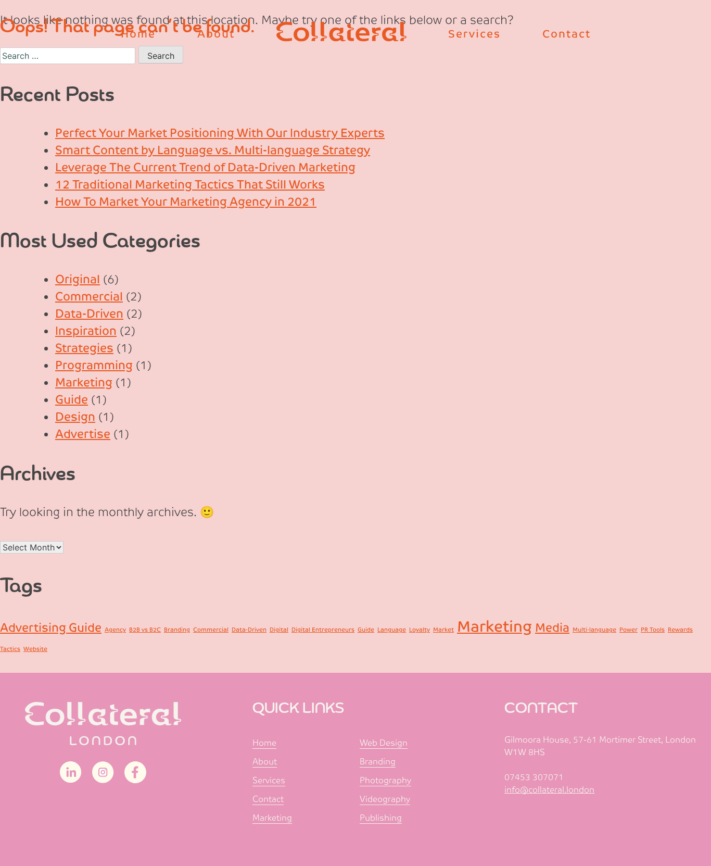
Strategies (84, 348)
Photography (385, 780)
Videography (385, 799)
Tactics (10, 648)
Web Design (384, 742)
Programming (94, 365)
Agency (115, 629)
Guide (71, 399)
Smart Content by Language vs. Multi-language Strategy (212, 150)
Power (628, 629)
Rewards (680, 629)
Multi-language (594, 629)
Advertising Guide (50, 627)
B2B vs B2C (145, 629)
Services (268, 780)
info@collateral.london (549, 789)
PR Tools (653, 629)
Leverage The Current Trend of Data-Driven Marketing (205, 167)
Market (443, 629)
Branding (177, 629)
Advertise (82, 434)
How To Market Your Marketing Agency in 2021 (185, 201)
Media (552, 627)
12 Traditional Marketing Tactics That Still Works (190, 184)
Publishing (381, 817)
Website (35, 648)
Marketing (83, 382)
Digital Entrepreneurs (322, 629)
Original (77, 279)
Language (391, 629)
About (264, 761)
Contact (268, 799)
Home (264, 742)
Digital (279, 629)
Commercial (89, 296)
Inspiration (86, 330)
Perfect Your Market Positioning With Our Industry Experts (220, 133)
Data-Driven (89, 313)
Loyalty (419, 629)
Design (75, 416)
